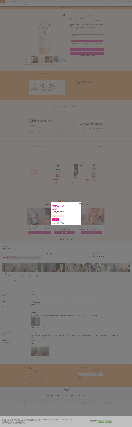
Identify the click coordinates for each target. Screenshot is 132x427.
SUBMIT (55, 219)
